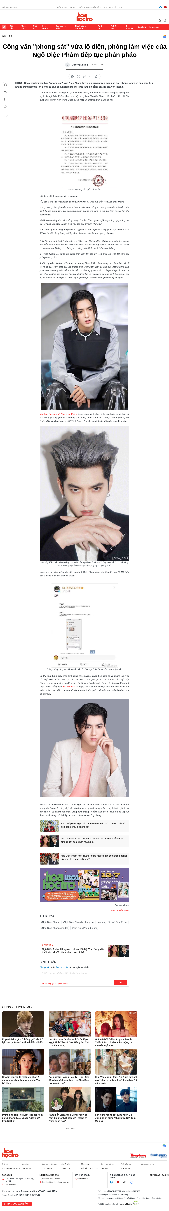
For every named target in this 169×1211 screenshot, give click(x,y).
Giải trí (35, 27)
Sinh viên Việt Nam (113, 7)
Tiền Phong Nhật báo (89, 7)
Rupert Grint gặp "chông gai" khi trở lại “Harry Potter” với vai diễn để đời (22, 1041)
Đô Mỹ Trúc (69, 686)
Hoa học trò (10, 1153)
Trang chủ (4, 27)
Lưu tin (5, 99)
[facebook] (160, 7)
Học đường (45, 27)
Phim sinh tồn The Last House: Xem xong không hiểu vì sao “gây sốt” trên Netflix (22, 1118)
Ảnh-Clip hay (115, 27)
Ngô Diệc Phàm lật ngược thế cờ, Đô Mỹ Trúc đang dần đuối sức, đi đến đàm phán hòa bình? (92, 840)
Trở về (5, 114)
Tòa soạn (7, 1175)
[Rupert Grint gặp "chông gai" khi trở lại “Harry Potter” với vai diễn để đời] (23, 1024)
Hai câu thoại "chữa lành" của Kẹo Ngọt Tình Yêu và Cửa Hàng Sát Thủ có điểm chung (69, 1042)
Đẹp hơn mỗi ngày (61, 27)
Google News (165, 36)
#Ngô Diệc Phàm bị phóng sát (78, 922)
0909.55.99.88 (48, 1179)
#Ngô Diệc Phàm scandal (54, 928)
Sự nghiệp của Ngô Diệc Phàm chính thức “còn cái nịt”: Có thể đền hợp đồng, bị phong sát (93, 825)
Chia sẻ (5, 92)
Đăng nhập (45, 967)
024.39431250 (11, 1184)
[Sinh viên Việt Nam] (159, 1156)
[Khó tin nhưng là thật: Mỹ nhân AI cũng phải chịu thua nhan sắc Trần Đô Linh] (23, 1062)
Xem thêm (165, 27)
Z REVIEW (129, 27)
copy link (84, 76)
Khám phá (23, 27)
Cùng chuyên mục (18, 1007)
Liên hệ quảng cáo (49, 1175)
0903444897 (83, 1179)
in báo (90, 76)
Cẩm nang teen (147, 1164)
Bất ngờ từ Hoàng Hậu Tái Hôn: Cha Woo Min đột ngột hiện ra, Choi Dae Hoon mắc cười (69, 1080)
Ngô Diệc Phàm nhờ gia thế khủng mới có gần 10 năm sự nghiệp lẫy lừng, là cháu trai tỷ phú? (94, 857)
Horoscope (154, 27)
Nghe (5, 84)
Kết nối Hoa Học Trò (89, 1168)
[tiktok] (126, 1182)
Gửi (120, 982)
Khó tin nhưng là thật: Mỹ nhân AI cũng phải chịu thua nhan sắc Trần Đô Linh (21, 1080)
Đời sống (12, 27)
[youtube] (165, 7)
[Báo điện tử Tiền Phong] (138, 1156)
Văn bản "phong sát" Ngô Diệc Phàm (58, 414)
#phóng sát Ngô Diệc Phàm (112, 922)
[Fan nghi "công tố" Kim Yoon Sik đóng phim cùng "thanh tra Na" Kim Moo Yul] (116, 1099)
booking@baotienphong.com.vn (55, 1182)
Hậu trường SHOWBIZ (80, 27)
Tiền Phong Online (66, 7)
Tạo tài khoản (62, 967)
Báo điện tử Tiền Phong (84, 17)
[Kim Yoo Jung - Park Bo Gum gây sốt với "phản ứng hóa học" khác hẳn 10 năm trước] (116, 1062)
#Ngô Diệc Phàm (50, 922)
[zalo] (133, 1182)
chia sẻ (72, 76)
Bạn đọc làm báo (17, 1204)
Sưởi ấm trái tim (107, 1164)
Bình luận (5, 106)
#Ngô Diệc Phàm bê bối (84, 928)
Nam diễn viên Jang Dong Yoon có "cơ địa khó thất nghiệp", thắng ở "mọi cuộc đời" (68, 1118)
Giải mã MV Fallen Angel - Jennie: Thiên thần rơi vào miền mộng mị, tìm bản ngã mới (114, 1042)
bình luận (96, 76)
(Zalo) (57, 1179)
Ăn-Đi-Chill (101, 27)
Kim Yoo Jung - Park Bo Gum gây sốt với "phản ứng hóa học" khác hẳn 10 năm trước (116, 1080)
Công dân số (47, 1168)
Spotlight (142, 27)
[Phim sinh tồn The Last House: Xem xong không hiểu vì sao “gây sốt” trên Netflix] (23, 1099)
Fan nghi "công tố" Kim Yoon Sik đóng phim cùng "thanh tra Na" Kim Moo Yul (115, 1118)
